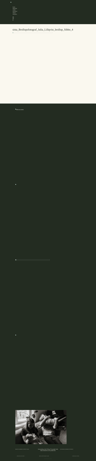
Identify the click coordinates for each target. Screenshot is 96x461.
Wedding (15, 8)
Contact (15, 14)
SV (13, 18)
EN (13, 17)
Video (14, 9)
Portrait (15, 11)
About (14, 12)
